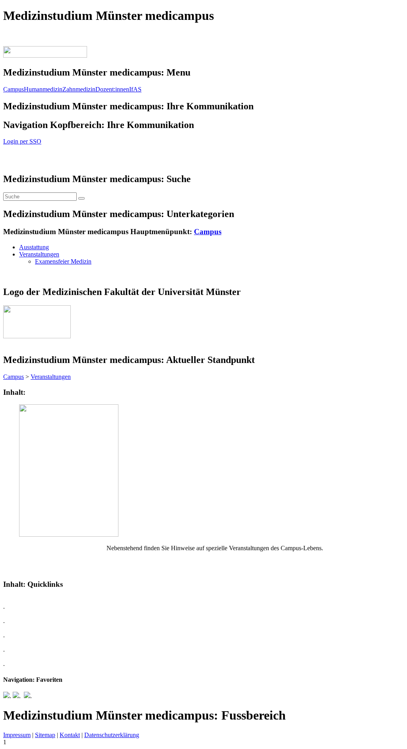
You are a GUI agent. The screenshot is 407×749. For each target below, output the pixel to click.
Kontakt (70, 735)
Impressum (17, 735)
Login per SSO (22, 141)
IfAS (135, 89)
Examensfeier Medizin (63, 261)
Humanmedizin (43, 89)
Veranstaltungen (39, 254)
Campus (13, 89)
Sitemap (45, 735)
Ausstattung (34, 247)
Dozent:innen (112, 89)
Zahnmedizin (78, 89)
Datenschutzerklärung (111, 735)
